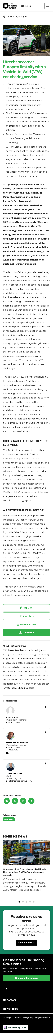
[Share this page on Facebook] (31, 801)
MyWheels (9, 819)
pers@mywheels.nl (14, 722)
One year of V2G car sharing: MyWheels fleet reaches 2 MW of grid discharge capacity (24, 872)
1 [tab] (19, 902)
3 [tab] (26, 902)
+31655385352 (12, 750)
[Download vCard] (45, 707)
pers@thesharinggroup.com (19, 781)
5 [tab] (33, 902)
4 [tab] (30, 902)
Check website (26, 688)
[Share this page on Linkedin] (23, 801)
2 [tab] (23, 902)
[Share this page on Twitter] (15, 801)
